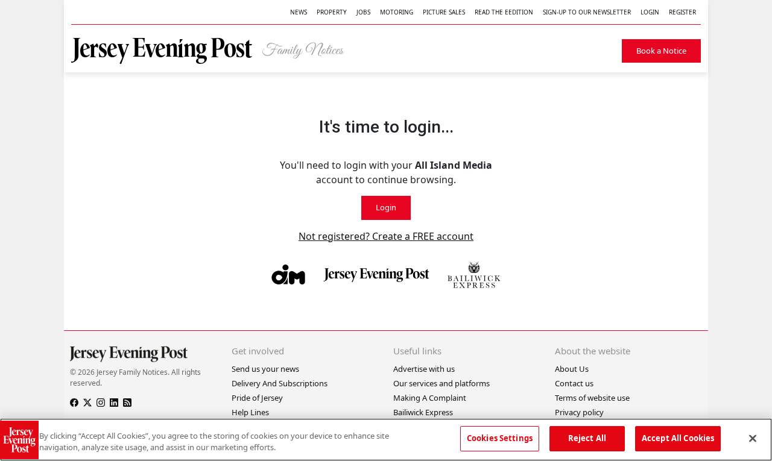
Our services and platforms (441, 383)
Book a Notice (661, 50)
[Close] (752, 438)
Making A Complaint (429, 397)
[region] (386, 439)
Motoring (396, 12)
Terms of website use (592, 397)
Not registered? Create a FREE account (386, 236)
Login (650, 12)
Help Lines (250, 412)
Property (332, 12)
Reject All (587, 438)
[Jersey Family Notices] (214, 51)
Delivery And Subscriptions (279, 383)
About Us (572, 368)
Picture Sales (444, 12)
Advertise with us (424, 368)
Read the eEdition (504, 12)
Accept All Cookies (678, 438)
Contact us (574, 383)
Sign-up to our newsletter (587, 12)
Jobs (363, 12)
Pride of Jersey (257, 397)
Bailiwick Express (423, 412)
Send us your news (265, 368)
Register (682, 12)
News (298, 12)
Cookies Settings (500, 438)
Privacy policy (579, 412)
